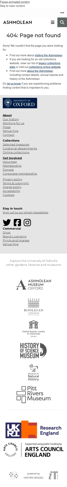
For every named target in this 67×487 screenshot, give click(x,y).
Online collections (16, 152)
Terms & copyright (16, 183)
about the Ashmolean (40, 71)
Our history (11, 119)
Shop (6, 232)
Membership (12, 165)
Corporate (10, 173)
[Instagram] (28, 224)
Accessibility (11, 191)
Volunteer (10, 162)
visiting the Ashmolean (48, 55)
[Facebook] (18, 224)
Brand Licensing (14, 236)
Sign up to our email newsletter (25, 212)
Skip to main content (12, 6)
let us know (14, 83)
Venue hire (10, 131)
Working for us (13, 123)
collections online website (45, 67)
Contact (8, 135)
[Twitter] (8, 224)
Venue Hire (11, 244)
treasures (22, 144)
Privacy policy (12, 179)
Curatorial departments (20, 148)
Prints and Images (16, 240)
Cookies (8, 195)
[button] (62, 13)
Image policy (12, 187)
